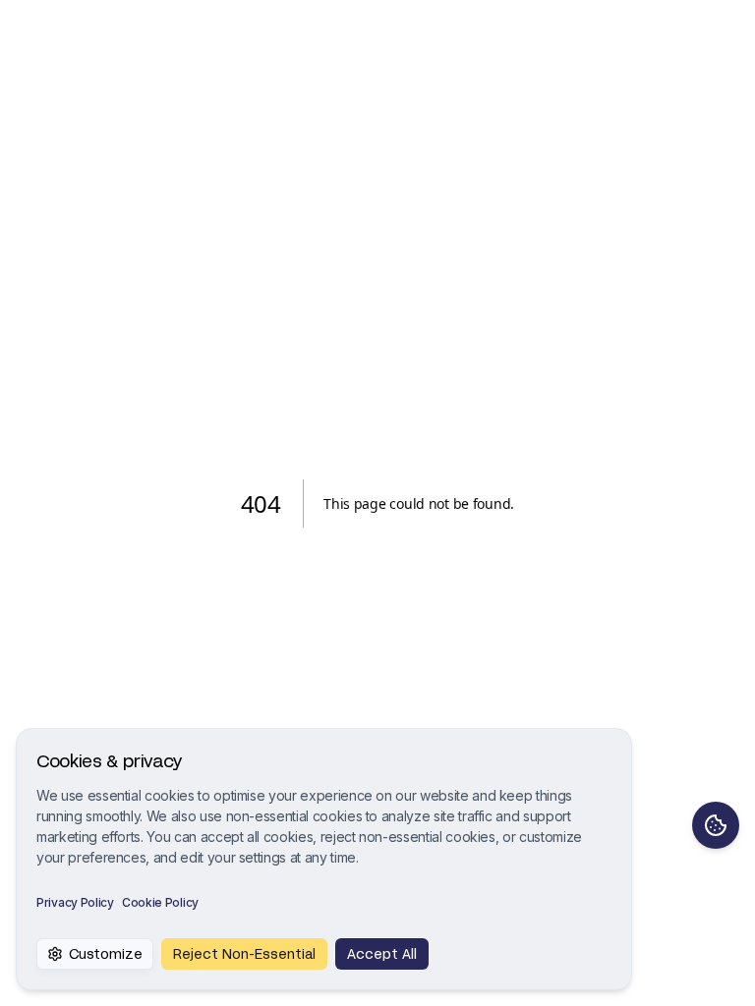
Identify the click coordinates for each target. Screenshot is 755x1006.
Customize (106, 953)
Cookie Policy (160, 902)
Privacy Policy (75, 902)
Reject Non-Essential (244, 953)
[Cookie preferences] (715, 825)
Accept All (382, 953)
